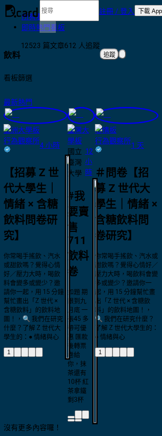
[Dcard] (22, 11)
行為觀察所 (22, 141)
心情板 (106, 130)
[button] (117, 10)
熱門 (25, 102)
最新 (11, 102)
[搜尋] (48, 27)
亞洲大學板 (22, 130)
